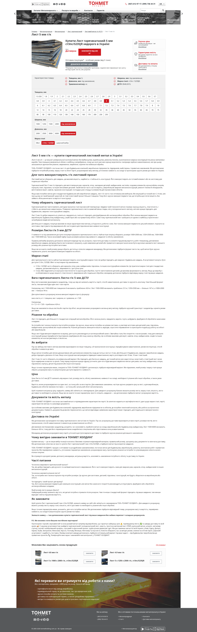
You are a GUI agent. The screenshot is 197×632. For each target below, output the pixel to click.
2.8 (103, 96)
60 (141, 110)
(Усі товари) (161, 545)
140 (72, 114)
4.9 (101, 101)
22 (72, 110)
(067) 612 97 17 (134, 4)
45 (124, 110)
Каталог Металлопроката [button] (45, 10)
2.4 (80, 96)
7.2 (106, 105)
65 (147, 110)
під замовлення (68, 124)
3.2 (126, 96)
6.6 (72, 105)
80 (37, 114)
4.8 (95, 101)
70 (152, 110)
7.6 (129, 105)
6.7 (78, 105)
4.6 (83, 101)
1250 (44, 124)
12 (37, 110)
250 (106, 114)
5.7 (147, 101)
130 (66, 114)
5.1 (112, 101)
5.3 (124, 101)
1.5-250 (39, 96)
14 (43, 110)
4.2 (60, 101)
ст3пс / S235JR (48, 143)
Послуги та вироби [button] (70, 10)
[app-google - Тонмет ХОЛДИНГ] (36, 4)
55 (135, 110)
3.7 (155, 96)
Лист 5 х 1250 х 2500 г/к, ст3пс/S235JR (127, 560)
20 (66, 110)
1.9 (51, 96)
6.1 (43, 105)
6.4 (60, 105)
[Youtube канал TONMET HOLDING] (57, 4)
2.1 (63, 96)
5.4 (129, 101)
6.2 (49, 105)
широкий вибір (62, 143)
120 (60, 114)
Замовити (89, 553)
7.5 (124, 105)
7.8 (141, 105)
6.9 (89, 105)
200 (95, 114)
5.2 (118, 101)
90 (43, 114)
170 (89, 114)
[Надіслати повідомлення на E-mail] (54, 4)
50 (129, 110)
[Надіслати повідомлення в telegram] (59, 4)
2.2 (69, 96)
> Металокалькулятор (129, 629)
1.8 (46, 96)
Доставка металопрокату (152, 619)
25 (83, 110)
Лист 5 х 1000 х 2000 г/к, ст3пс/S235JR (61, 560)
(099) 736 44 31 (148, 4)
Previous (15, 14)
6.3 (55, 105)
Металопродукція (125, 616)
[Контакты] (126, 4)
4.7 (89, 101)
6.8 (83, 105)
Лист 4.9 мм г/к (117, 552)
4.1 (55, 101)
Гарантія (100, 10)
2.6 (92, 96)
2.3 (74, 96)
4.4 (72, 101)
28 (89, 110)
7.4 (118, 105)
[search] (163, 10)
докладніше (142, 47)
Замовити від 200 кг (89, 52)
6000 (57, 133)
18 (60, 110)
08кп (38, 143)
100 (49, 114)
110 (54, 114)
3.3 (132, 96)
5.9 (158, 101)
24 (78, 110)
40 (118, 110)
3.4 (138, 96)
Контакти (88, 10)
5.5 (135, 101)
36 (112, 110)
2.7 (97, 96)
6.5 (66, 105)
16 (55, 110)
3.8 (37, 101)
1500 (50, 124)
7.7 (135, 105)
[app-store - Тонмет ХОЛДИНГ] (45, 4)
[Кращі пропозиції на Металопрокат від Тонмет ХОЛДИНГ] (98, 4)
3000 (50, 133)
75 (158, 110)
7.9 (147, 105)
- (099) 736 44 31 (102, 619)
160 (83, 114)
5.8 (152, 101)
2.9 (109, 96)
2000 (57, 124)
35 (106, 110)
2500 (44, 133)
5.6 (141, 101)
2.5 (86, 96)
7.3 (112, 105)
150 (77, 114)
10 (158, 105)
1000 (38, 124)
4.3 (66, 101)
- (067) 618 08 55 (102, 616)
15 (49, 110)
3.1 (120, 96)
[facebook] (62, 4)
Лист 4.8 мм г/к (51, 552)
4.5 (78, 101)
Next (182, 14)
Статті (121, 619)
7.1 (101, 105)
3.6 (149, 96)
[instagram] (64, 4)
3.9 (43, 101)
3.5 (143, 96)
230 (100, 114)
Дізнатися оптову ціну (81, 64)
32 (101, 110)
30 (95, 110)
